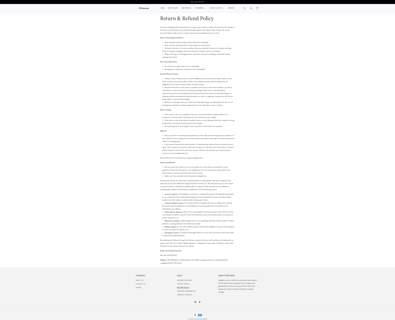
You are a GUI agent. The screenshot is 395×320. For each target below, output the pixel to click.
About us (139, 280)
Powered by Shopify (201, 319)
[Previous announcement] (136, 2)
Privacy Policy (183, 284)
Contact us (141, 284)
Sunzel (139, 287)
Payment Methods (184, 280)
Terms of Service (184, 295)
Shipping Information (186, 291)
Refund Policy (183, 287)
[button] (200, 8)
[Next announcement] (258, 2)
